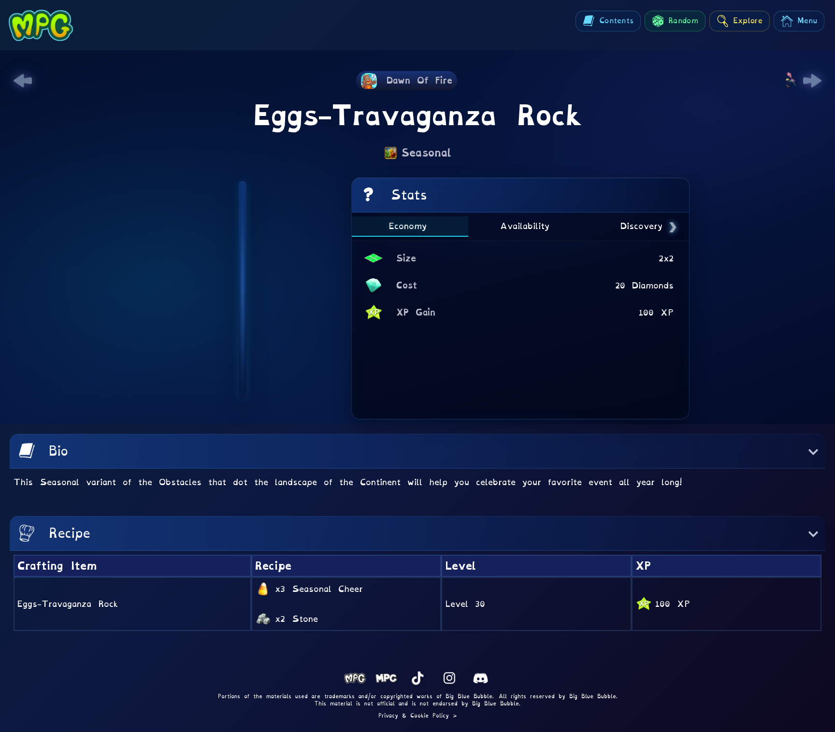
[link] (23, 81)
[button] (417, 451)
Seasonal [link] (426, 152)
